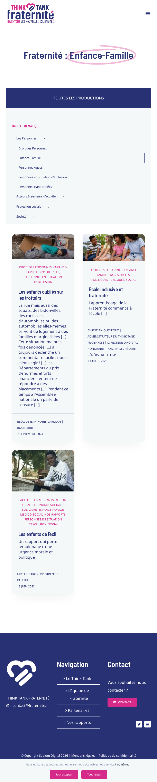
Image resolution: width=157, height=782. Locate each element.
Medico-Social (39, 477)
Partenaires (78, 710)
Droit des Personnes (30, 251)
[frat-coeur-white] (21, 661)
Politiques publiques (114, 257)
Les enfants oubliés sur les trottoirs (40, 295)
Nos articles (49, 272)
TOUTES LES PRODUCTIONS (78, 98)
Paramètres (122, 764)
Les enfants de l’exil (37, 534)
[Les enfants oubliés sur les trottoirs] (43, 246)
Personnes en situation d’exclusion (48, 256)
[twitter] (139, 724)
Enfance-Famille (53, 251)
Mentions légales (83, 755)
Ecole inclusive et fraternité (106, 292)
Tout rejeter (94, 774)
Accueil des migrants (33, 466)
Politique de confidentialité (117, 755)
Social (131, 257)
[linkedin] (147, 724)
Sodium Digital (49, 755)
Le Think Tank (78, 678)
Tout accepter (64, 774)
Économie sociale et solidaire (37, 471)
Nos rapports (57, 477)
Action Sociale (56, 466)
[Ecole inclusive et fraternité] (114, 247)
